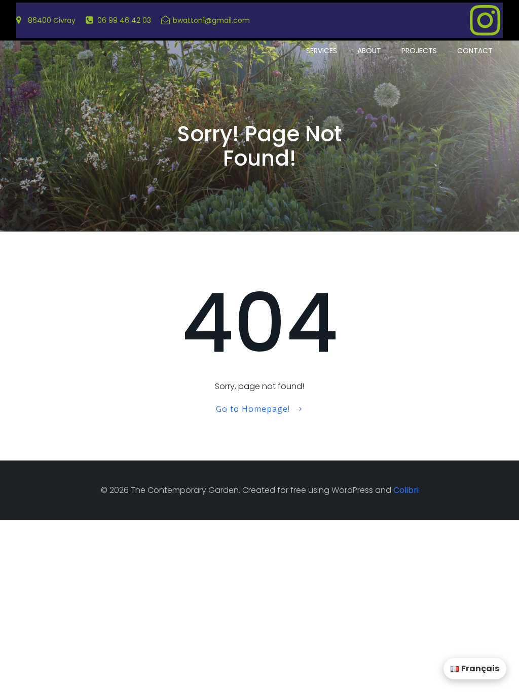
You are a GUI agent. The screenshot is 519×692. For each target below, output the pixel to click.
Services (321, 51)
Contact (475, 51)
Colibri (406, 490)
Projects (419, 51)
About (369, 51)
